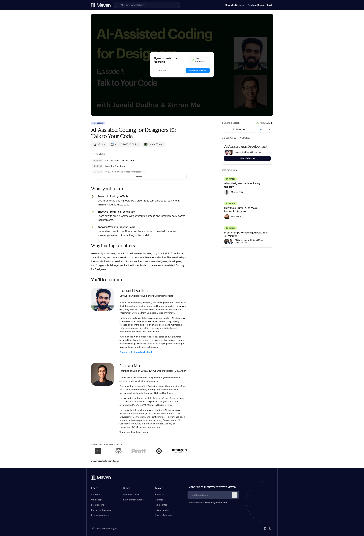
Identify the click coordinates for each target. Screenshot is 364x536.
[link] (260, 129)
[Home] (101, 477)
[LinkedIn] (265, 528)
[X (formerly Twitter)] (270, 528)
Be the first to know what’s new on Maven (212, 487)
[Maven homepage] (101, 5)
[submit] (234, 495)
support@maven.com (216, 502)
